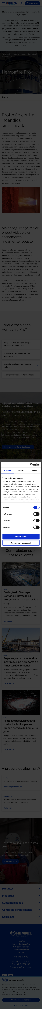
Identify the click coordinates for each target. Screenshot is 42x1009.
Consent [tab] (7, 470)
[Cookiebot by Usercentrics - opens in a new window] (30, 464)
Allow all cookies (21, 537)
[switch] (36, 514)
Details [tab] (21, 470)
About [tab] (34, 470)
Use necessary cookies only (21, 543)
